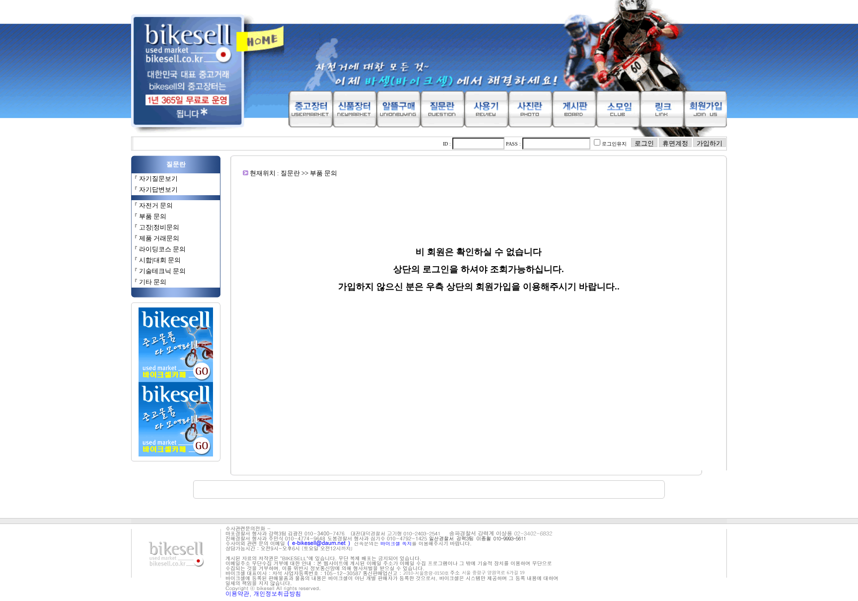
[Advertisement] (478, 199)
